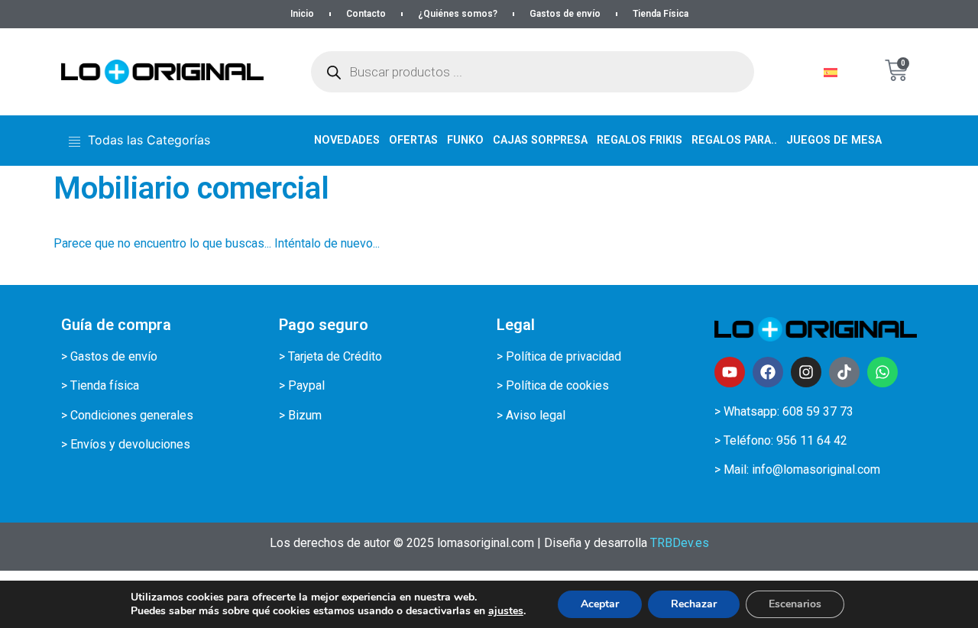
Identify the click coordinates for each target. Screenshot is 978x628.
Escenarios (795, 604)
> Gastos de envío (109, 356)
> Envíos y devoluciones (125, 444)
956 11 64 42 (811, 440)
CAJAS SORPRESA (540, 140)
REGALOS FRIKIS (639, 140)
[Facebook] (768, 372)
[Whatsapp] (882, 372)
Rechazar (694, 604)
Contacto (366, 13)
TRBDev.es (679, 543)
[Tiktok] (844, 372)
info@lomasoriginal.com (816, 469)
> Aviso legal (531, 415)
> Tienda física (100, 385)
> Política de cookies (553, 385)
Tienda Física (660, 13)
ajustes (505, 611)
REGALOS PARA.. (734, 140)
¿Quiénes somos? (457, 13)
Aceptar (600, 604)
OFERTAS (413, 140)
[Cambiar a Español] (830, 72)
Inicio (302, 13)
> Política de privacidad (559, 356)
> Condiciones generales (127, 415)
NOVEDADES (347, 140)
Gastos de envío (565, 13)
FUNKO (465, 140)
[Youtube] (729, 372)
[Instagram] (806, 372)
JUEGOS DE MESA (834, 140)
